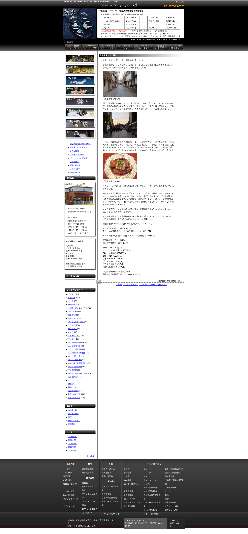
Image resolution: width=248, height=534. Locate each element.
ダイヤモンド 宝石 (90, 47)
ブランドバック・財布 (140, 47)
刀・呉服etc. (87, 513)
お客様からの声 (74, 398)
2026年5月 (72, 447)
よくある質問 (75, 169)
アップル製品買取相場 (76, 349)
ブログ (70, 294)
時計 (84, 490)
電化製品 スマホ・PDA (157, 47)
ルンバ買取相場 (74, 356)
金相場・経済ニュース (76, 308)
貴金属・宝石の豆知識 (78, 147)
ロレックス (72, 329)
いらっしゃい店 (82, 532)
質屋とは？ (74, 162)
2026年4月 (72, 451)
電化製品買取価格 (75, 342)
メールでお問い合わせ (175, 523)
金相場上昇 (72, 410)
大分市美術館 (73, 414)
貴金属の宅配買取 (70, 484)
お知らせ (71, 298)
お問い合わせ (80, 134)
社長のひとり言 (74, 394)
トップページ (68, 469)
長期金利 (71, 424)
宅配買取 (80, 80)
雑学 (70, 387)
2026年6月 (72, 444)
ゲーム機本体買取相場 (76, 353)
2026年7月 (72, 440)
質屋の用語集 (75, 165)
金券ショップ (80, 113)
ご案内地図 (67, 473)
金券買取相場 (87, 469)
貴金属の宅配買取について (80, 144)
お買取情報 (72, 311)
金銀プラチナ (73, 318)
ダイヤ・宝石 (87, 486)
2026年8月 (72, 437)
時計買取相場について (80, 123)
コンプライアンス (77, 176)
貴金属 (85, 483)
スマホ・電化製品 (89, 509)
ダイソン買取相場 (75, 360)
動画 (70, 384)
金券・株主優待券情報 (76, 363)
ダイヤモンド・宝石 (76, 322)
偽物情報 (71, 305)
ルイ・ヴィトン (74, 336)
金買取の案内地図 (80, 69)
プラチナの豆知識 (77, 155)
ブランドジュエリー (124, 47)
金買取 (80, 59)
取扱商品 (80, 91)
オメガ (70, 332)
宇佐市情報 (72, 370)
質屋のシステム (80, 102)
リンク (70, 380)
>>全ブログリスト (112, 514)
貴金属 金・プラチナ (73, 47)
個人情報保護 (75, 173)
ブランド (71, 325)
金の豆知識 (74, 151)
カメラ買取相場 (74, 346)
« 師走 (119, 285)
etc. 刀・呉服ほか (174, 47)
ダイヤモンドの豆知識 (78, 158)
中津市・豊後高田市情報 (77, 374)
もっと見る (90, 456)
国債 (70, 417)
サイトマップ (180, 1)
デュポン (71, 339)
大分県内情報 (73, 377)
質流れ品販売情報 (75, 367)
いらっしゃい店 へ (130, 285)
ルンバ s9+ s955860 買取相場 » (153, 285)
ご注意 (70, 301)
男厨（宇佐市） (74, 421)
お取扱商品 (67, 480)
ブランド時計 (107, 47)
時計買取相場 (87, 473)
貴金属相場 (72, 315)
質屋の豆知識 (73, 391)
